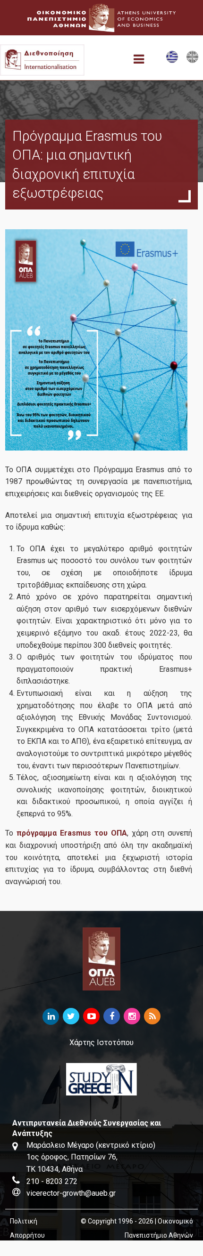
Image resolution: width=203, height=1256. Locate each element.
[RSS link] (152, 1016)
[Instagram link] (132, 1016)
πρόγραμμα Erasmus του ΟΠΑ (72, 833)
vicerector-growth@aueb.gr (71, 1193)
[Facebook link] (111, 1016)
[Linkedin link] (51, 1016)
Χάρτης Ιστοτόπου (101, 1042)
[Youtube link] (91, 1016)
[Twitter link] (71, 1016)
